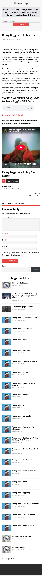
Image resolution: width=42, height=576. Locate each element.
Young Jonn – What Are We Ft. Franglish (23, 384)
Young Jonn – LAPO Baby (21, 416)
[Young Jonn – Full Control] (6, 464)
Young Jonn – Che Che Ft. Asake (24, 361)
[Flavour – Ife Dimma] (6, 287)
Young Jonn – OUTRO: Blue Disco (24, 318)
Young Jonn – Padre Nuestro (23, 525)
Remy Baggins (13, 181)
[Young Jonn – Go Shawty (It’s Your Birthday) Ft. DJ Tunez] (6, 442)
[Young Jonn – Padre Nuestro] (6, 530)
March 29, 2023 (9, 39)
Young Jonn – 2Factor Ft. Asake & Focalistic (25, 450)
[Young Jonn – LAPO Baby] (6, 420)
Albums (25, 12)
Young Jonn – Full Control (22, 460)
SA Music (15, 12)
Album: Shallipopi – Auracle (22, 307)
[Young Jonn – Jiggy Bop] (6, 497)
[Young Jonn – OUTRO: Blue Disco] (6, 322)
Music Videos (21, 15)
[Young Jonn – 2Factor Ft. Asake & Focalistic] (6, 453)
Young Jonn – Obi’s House (22, 328)
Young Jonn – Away (19, 339)
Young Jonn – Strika (19, 405)
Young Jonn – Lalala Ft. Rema (23, 514)
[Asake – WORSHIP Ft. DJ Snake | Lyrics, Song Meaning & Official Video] (6, 298)
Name (4, 233)
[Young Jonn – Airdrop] (6, 486)
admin (19, 39)
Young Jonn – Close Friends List (24, 471)
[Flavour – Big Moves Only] (6, 541)
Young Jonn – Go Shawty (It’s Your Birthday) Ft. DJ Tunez (25, 439)
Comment (5, 217)
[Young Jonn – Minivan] (6, 398)
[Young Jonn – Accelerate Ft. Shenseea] (6, 431)
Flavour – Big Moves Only (22, 536)
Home (5, 9)
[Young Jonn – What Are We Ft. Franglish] (6, 388)
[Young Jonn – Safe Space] (6, 355)
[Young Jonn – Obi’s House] (6, 333)
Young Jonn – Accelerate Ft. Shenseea (23, 428)
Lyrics (32, 15)
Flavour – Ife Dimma (20, 283)
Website (5, 246)
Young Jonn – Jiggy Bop (21, 493)
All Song (15, 9)
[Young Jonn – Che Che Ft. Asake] (6, 366)
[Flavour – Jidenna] (6, 552)
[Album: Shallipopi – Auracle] (6, 311)
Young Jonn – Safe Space (21, 350)
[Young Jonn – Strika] (6, 409)
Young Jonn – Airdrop (20, 482)
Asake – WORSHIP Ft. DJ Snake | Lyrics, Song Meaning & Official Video (24, 296)
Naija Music (27, 9)
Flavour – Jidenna (19, 547)
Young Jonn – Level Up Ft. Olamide (25, 504)
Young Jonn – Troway (20, 372)
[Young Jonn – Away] (6, 344)
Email (4, 240)
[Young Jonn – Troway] (6, 377)
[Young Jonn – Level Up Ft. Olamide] (6, 508)
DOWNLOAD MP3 (12, 115)
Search (4, 266)
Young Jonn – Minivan (20, 394)
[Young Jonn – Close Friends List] (6, 475)
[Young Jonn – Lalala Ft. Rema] (6, 519)
